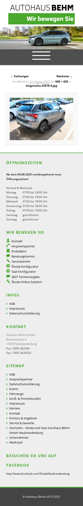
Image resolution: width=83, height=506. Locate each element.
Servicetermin (21, 261)
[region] (41, 37)
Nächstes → (64, 76)
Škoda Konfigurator (25, 266)
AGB (12, 304)
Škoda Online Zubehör (27, 282)
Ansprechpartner (23, 246)
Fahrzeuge (16, 394)
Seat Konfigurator (24, 271)
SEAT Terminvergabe (26, 277)
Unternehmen (19, 437)
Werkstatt (16, 442)
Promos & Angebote (23, 418)
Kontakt (17, 241)
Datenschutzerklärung (24, 313)
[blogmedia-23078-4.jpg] (42, 119)
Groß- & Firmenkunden (25, 399)
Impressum (17, 308)
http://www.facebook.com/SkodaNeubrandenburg (38, 474)
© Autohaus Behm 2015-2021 (42, 497)
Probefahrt (19, 251)
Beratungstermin (23, 256)
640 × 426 (61, 81)
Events (13, 389)
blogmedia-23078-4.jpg (41, 86)
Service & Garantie (21, 423)
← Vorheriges (19, 76)
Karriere (14, 408)
